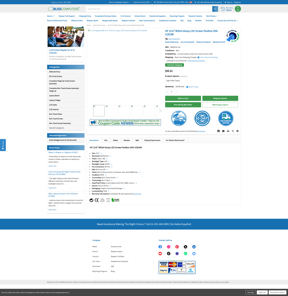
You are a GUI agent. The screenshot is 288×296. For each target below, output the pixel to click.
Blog (189, 20)
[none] (125, 66)
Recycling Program (177, 16)
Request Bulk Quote (110, 20)
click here (201, 131)
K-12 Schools (126, 16)
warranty (137, 194)
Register (237, 2)
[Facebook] (219, 131)
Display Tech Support (67, 16)
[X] (233, 131)
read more (52, 166)
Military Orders (77, 20)
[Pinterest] (237, 131)
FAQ (181, 20)
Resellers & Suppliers (158, 16)
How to (50, 16)
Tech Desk (209, 20)
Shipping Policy (85, 16)
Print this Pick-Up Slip (196, 60)
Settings (250, 292)
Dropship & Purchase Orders (106, 16)
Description (94, 140)
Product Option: (176, 76)
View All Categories (56, 128)
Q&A (137, 140)
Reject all (262, 292)
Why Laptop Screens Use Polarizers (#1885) (63, 194)
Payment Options (195, 16)
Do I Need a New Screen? (175, 140)
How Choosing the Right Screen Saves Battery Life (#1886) (64, 173)
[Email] (223, 131)
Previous (90, 110)
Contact (95, 256)
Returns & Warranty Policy (57, 20)
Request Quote (92, 20)
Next (160, 110)
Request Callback (128, 20)
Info (105, 140)
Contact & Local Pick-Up (226, 20)
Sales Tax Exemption (147, 20)
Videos (115, 140)
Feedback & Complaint (167, 20)
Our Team (96, 261)
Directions (96, 266)
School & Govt (140, 16)
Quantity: (181, 86)
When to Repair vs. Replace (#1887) (63, 152)
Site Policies (211, 16)
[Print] (228, 131)
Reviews (198, 20)
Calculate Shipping (174, 65)
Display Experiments (152, 140)
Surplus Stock (116, 246)
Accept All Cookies (277, 292)
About (94, 246)
